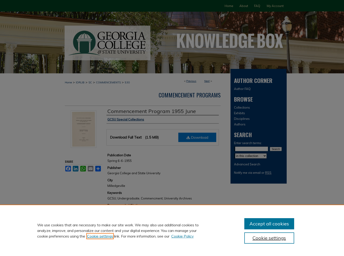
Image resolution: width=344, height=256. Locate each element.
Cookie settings (100, 236)
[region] (172, 230)
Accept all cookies (269, 224)
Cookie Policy (182, 236)
